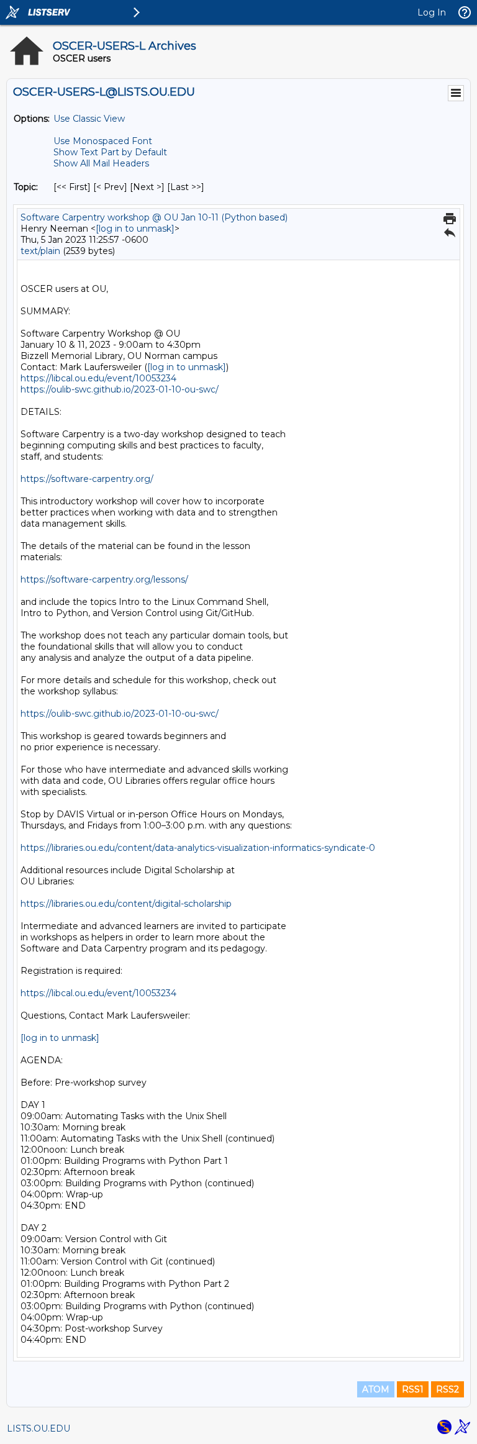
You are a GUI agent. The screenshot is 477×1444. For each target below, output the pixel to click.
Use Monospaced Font (102, 141)
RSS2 (447, 1389)
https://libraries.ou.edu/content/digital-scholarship (126, 903)
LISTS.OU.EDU (38, 1428)
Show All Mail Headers (101, 163)
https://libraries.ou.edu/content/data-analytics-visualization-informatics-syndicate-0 (197, 847)
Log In (431, 12)
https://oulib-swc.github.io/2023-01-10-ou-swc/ (119, 389)
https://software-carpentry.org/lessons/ (104, 579)
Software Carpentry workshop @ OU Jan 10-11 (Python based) (154, 217)
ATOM (375, 1389)
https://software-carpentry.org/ (86, 478)
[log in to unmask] (135, 228)
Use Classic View (89, 118)
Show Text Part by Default (110, 152)
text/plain (40, 251)
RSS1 (413, 1389)
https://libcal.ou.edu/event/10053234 (98, 378)
